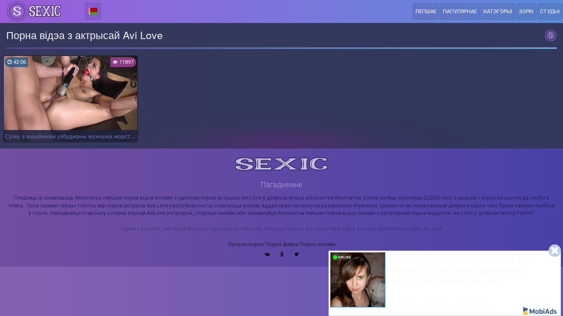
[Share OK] (282, 254)
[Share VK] (267, 254)
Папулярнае (460, 11)
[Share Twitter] (296, 254)
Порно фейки (281, 244)
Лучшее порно (246, 244)
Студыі (550, 11)
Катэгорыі (497, 11)
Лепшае (425, 11)
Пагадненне (281, 184)
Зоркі (526, 11)
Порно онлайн (317, 244)
